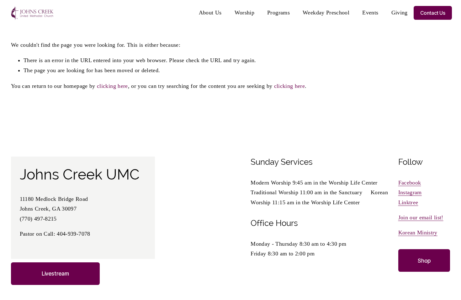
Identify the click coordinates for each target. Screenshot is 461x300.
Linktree (408, 202)
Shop (424, 260)
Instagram (410, 192)
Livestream (55, 273)
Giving (399, 12)
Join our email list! (420, 217)
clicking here (112, 86)
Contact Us (432, 13)
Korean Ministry (417, 232)
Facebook (409, 182)
